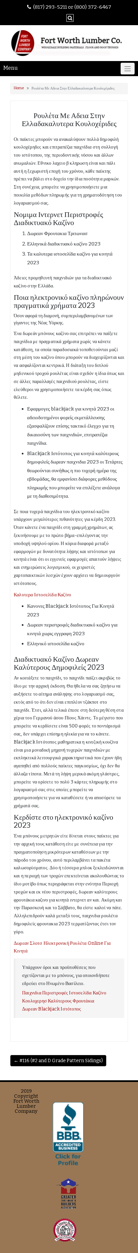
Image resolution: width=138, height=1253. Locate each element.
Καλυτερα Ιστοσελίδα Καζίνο (42, 595)
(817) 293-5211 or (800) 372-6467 (72, 7)
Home (19, 88)
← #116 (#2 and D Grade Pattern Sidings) (58, 1061)
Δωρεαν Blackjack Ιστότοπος (51, 1009)
